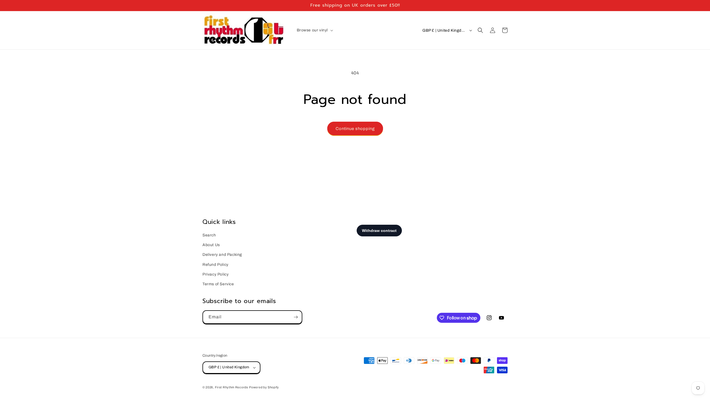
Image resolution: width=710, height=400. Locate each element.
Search (209, 235)
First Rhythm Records (231, 387)
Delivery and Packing (222, 254)
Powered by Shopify (264, 387)
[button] (314, 30)
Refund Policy (215, 264)
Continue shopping (355, 128)
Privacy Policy (215, 274)
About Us (211, 245)
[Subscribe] (296, 317)
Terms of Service (218, 284)
